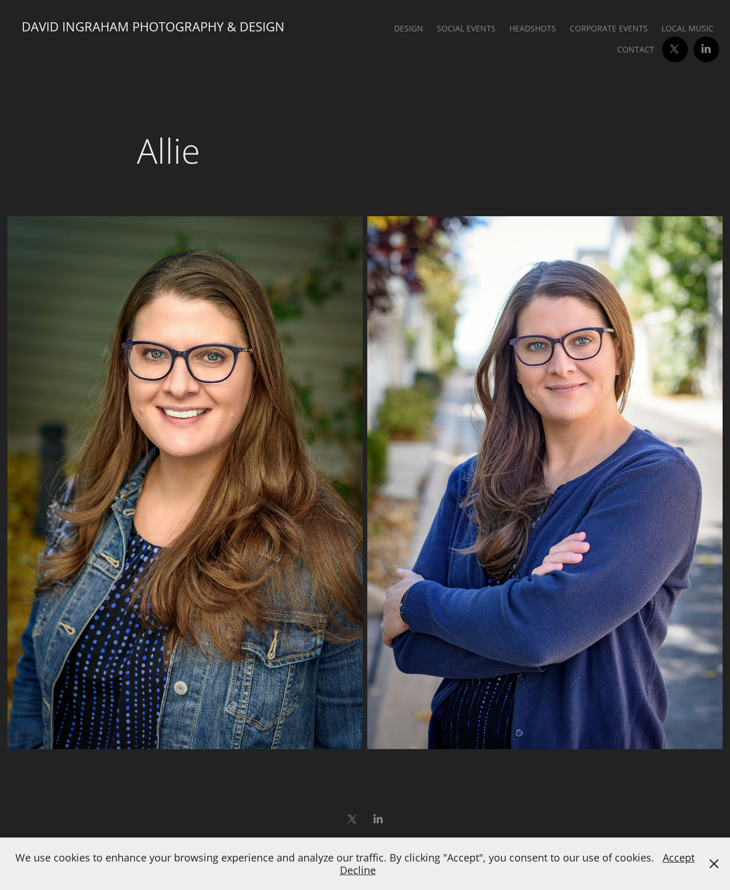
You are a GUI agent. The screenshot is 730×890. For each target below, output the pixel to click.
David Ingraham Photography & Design (153, 26)
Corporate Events (609, 28)
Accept (679, 857)
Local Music (687, 28)
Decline (358, 870)
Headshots (532, 28)
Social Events (466, 28)
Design (408, 28)
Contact (635, 49)
